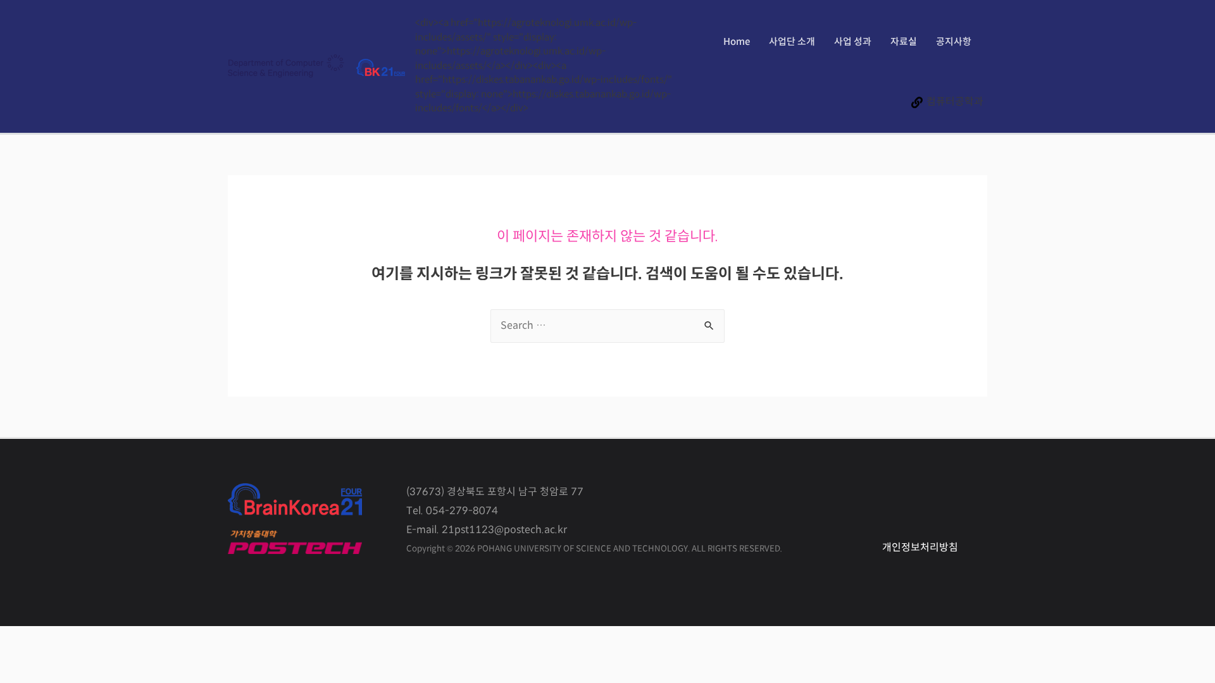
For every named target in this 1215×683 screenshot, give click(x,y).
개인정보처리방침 (920, 548)
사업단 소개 (792, 42)
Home (736, 42)
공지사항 (953, 42)
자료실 (903, 42)
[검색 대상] (607, 326)
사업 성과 (852, 42)
